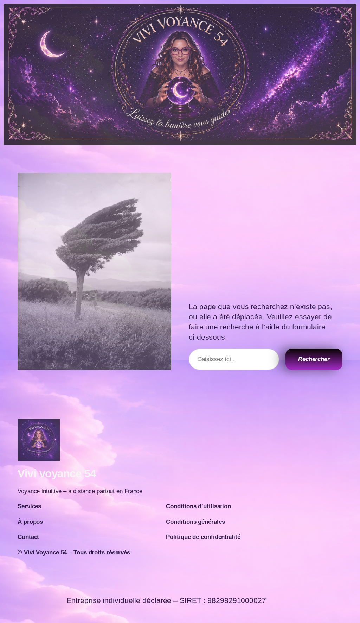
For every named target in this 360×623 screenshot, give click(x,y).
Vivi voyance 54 (57, 473)
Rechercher (314, 359)
